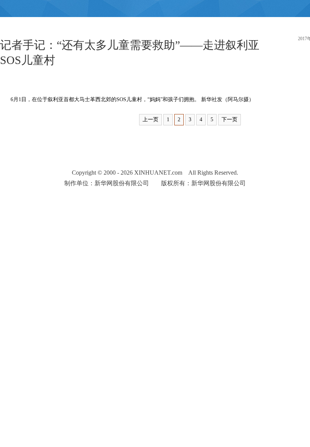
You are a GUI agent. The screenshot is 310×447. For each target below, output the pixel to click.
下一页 (229, 119)
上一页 (150, 119)
